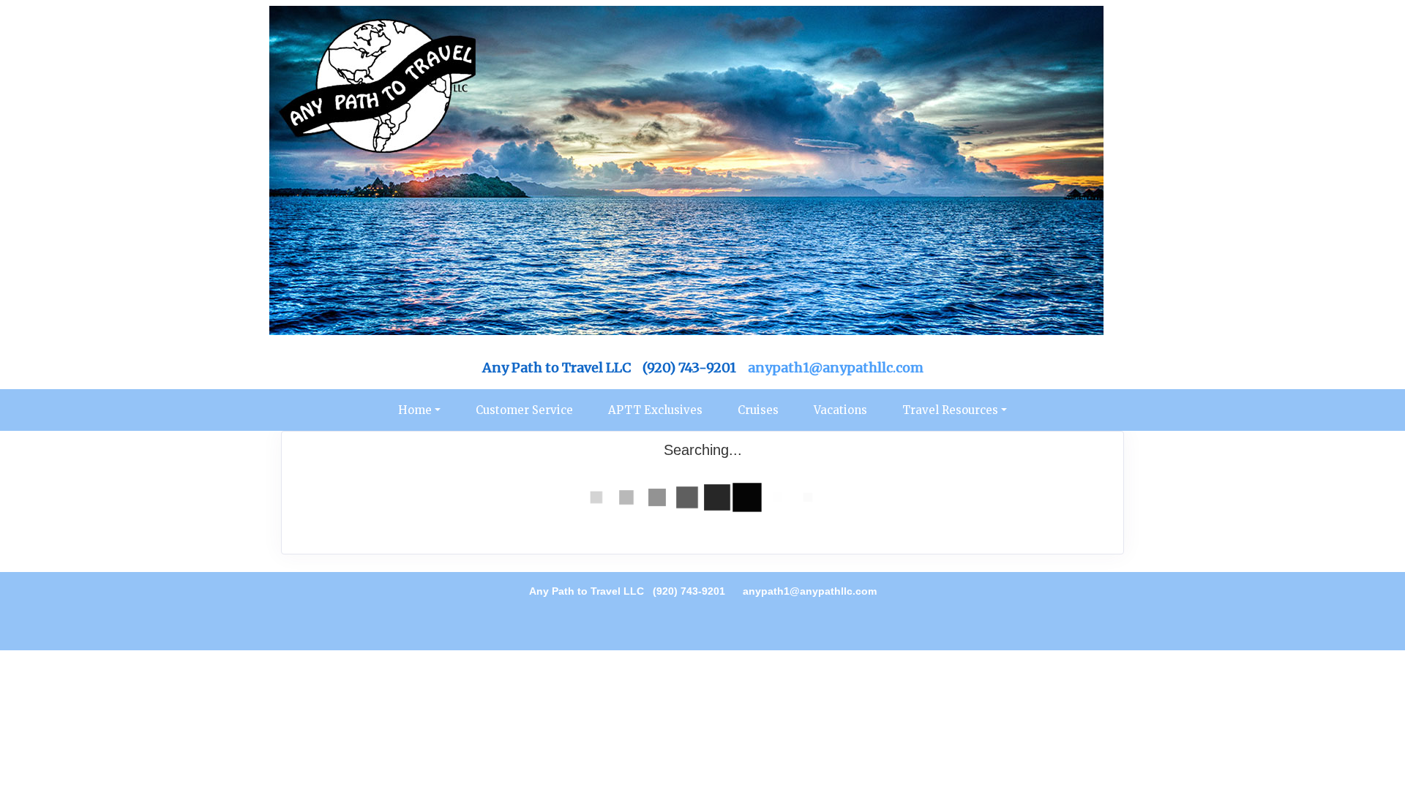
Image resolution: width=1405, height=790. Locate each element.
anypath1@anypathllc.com (835, 367)
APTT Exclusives (655, 410)
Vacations (840, 410)
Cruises (758, 410)
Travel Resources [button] (950, 410)
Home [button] (415, 410)
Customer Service (524, 410)
